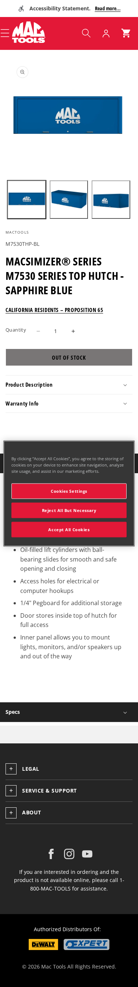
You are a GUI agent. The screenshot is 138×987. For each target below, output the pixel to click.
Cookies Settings (69, 491)
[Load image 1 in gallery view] (26, 199)
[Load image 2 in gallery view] (69, 199)
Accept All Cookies (68, 529)
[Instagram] (69, 854)
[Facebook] (51, 854)
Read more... (108, 8)
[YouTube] (87, 854)
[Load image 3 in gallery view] (111, 199)
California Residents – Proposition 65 (54, 309)
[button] (86, 33)
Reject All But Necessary (69, 510)
